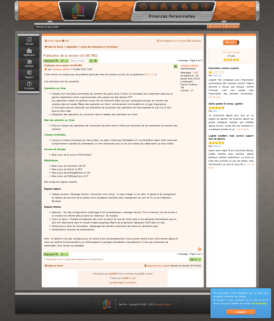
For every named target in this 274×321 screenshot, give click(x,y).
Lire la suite (215, 97)
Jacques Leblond (189, 65)
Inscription (233, 26)
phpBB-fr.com (129, 278)
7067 (195, 72)
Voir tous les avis (231, 52)
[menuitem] (65, 40)
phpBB (112, 273)
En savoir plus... (260, 303)
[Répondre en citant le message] (175, 66)
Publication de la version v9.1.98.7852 (70, 55)
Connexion (216, 26)
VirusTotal (150, 74)
